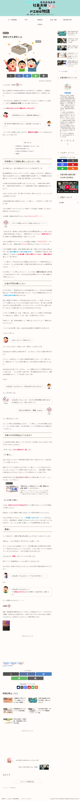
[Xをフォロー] (22, 687)
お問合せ (3, 798)
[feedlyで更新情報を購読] (32, 687)
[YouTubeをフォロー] (29, 687)
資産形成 (6, 33)
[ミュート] (74, 191)
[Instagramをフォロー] (25, 687)
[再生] (59, 191)
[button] (44, 76)
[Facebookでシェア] (19, 76)
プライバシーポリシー (26, 798)
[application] (67, 187)
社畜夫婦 (67, 93)
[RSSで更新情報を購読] (36, 687)
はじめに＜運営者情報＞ (14, 798)
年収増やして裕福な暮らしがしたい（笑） (28, 146)
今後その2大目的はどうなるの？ (25, 151)
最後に (18, 153)
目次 (25, 142)
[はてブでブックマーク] (27, 76)
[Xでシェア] (11, 76)
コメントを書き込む (27, 781)
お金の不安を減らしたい (23, 148)
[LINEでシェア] (36, 76)
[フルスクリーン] (76, 191)
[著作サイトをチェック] (18, 687)
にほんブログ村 (8, 665)
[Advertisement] (27, 648)
